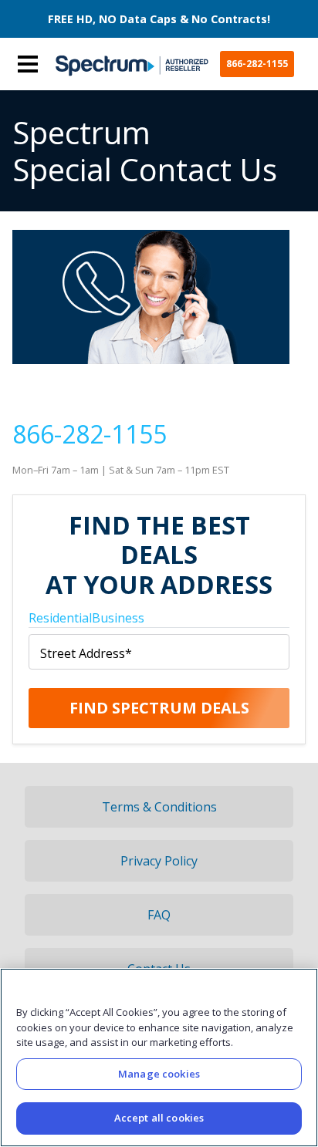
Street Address (86, 653)
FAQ (159, 914)
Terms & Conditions (159, 806)
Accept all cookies (159, 1118)
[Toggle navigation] (27, 64)
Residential (60, 617)
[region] (159, 1057)
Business (118, 617)
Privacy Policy (159, 860)
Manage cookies (159, 1074)
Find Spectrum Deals (159, 707)
